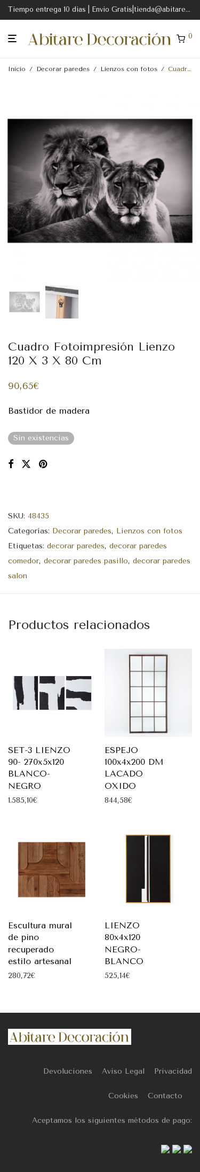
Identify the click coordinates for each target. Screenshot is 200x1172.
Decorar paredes (63, 69)
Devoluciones (67, 1071)
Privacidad (173, 1071)
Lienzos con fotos (128, 69)
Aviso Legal (123, 1071)
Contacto (165, 1095)
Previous (10, 181)
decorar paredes (76, 545)
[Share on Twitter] (26, 464)
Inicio (17, 69)
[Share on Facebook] (10, 464)
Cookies (123, 1095)
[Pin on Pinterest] (44, 464)
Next (189, 181)
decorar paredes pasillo (86, 560)
